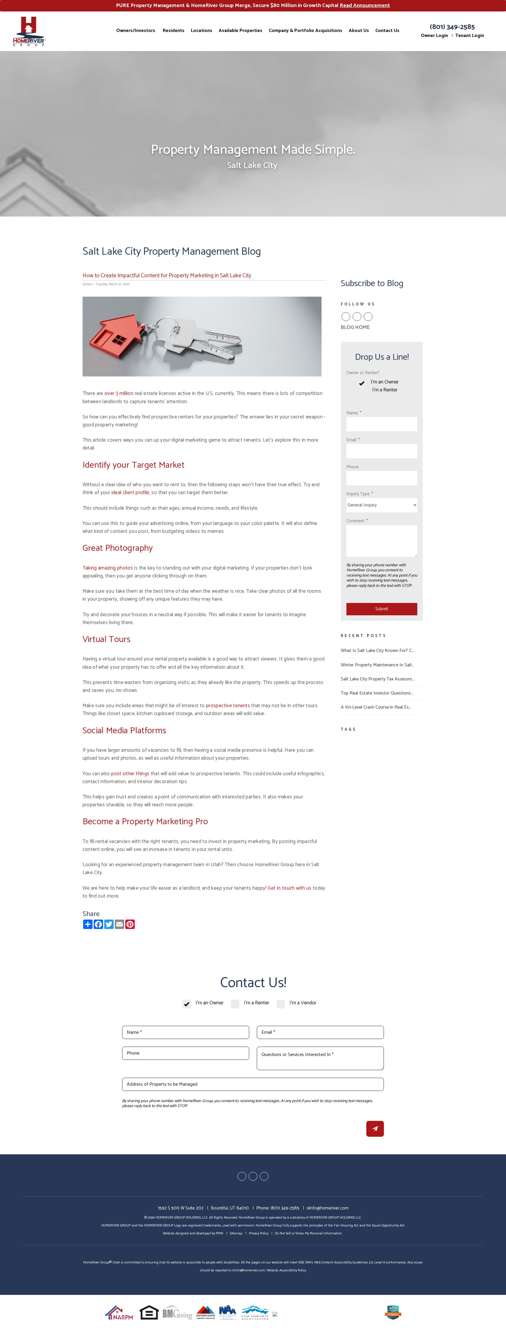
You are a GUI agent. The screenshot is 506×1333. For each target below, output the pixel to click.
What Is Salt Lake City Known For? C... (377, 651)
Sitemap (236, 1233)
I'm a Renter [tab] (384, 390)
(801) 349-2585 (452, 27)
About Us (359, 30)
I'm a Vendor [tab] (303, 1003)
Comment (355, 521)
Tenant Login (469, 36)
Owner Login (434, 36)
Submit (381, 609)
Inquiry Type (358, 494)
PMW (219, 1233)
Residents (173, 30)
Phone (352, 467)
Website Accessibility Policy (286, 1270)
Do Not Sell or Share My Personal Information (308, 1233)
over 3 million (119, 393)
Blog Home (355, 327)
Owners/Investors (135, 30)
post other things (130, 774)
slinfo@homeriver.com (327, 1208)
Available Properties (240, 30)
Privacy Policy (258, 1233)
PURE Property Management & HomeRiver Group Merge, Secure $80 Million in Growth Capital (253, 5)
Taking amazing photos (108, 568)
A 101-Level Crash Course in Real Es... (376, 707)
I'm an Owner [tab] (385, 382)
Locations (201, 30)
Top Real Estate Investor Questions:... (377, 693)
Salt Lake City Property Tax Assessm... (378, 679)
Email (351, 440)
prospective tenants (228, 706)
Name (352, 413)
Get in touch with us (289, 888)
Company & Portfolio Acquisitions (305, 30)
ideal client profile (130, 493)
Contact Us (387, 30)
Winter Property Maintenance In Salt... (378, 665)
